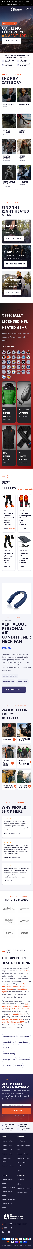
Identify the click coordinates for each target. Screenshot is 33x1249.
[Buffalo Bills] (18, 352)
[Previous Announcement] (2, 4)
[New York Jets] (4, 372)
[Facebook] (3, 1232)
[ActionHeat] (9, 909)
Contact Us (21, 1141)
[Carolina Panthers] (23, 352)
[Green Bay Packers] (28, 357)
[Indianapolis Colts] (9, 362)
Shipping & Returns (24, 1145)
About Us (20, 1180)
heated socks (7, 989)
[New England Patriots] (18, 367)
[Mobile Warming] (24, 933)
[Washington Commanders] (9, 377)
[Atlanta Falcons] (9, 352)
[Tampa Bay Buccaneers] (28, 372)
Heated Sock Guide (8, 1199)
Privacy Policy (22, 1193)
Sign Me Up (16, 1111)
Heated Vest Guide (8, 1187)
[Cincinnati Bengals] (4, 357)
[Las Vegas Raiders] (23, 362)
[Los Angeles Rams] (4, 367)
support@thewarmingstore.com (20, 1)
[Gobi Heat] (9, 921)
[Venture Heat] (24, 921)
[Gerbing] (24, 909)
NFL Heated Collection (17, 1014)
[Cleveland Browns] (9, 357)
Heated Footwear (8, 1166)
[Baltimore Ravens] (14, 352)
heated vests (7, 986)
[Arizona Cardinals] (4, 352)
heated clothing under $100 (13, 1022)
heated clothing (24, 971)
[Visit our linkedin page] (7, 1)
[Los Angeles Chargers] (28, 362)
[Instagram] (6, 1232)
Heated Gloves (8, 1042)
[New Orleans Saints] (23, 367)
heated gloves (19, 986)
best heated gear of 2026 (12, 1019)
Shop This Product (14, 690)
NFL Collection (24, 1060)
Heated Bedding (9, 1054)
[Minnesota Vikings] (14, 367)
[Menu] (2, 9)
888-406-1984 (9, 1228)
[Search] (30, 9)
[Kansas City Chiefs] (18, 362)
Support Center (23, 1154)
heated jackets (24, 984)
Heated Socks (23, 1042)
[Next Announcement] (31, 4)
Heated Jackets (9, 1036)
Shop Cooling (11, 41)
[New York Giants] (28, 367)
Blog (19, 1184)
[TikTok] (13, 1232)
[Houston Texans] (4, 362)
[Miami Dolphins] (9, 367)
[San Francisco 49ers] (18, 372)
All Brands (18, 1065)
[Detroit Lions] (23, 357)
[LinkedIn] (9, 1232)
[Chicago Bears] (28, 352)
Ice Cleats (7, 1065)
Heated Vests (24, 1036)
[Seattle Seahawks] (23, 372)
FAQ (18, 1150)
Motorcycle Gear (9, 1060)
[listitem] (16, 4)
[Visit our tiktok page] (10, 1)
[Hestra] (9, 933)
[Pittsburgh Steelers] (14, 372)
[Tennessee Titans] (4, 377)
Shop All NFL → (9, 347)
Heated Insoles (8, 1048)
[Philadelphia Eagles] (9, 372)
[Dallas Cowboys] (14, 357)
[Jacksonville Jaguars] (14, 362)
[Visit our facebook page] (2, 1)
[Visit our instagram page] (4, 1)
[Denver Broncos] (18, 357)
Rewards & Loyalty (24, 1158)
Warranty (20, 1170)
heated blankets (22, 1009)
